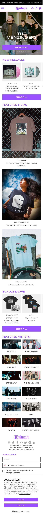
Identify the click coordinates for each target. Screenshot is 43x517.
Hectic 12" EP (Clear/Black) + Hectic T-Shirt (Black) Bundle (11, 309)
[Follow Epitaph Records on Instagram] (8, 441)
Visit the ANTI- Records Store (20, 444)
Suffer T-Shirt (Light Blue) (21, 275)
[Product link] (11, 69)
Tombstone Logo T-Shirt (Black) (21, 218)
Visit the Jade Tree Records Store (20, 448)
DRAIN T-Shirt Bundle (30, 308)
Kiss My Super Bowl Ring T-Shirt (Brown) (20, 159)
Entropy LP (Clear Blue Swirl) (30, 84)
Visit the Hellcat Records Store (20, 446)
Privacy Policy (25, 493)
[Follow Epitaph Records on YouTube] (20, 441)
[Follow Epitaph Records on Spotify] (28, 441)
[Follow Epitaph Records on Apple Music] (33, 441)
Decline (20, 505)
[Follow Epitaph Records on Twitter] (24, 441)
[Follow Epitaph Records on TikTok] (12, 441)
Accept (20, 499)
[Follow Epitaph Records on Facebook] (16, 441)
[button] (2, 8)
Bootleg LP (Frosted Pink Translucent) (11, 85)
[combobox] (6, 463)
